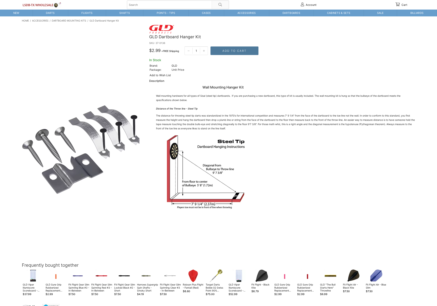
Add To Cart (234, 50)
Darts (50, 13)
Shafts (124, 13)
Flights (87, 13)
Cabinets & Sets (338, 13)
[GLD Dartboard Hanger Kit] (81, 141)
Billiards (417, 13)
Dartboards (291, 13)
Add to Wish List (160, 75)
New (16, 13)
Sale (380, 13)
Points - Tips (166, 13)
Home (25, 20)
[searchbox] (178, 5)
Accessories (246, 13)
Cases (206, 13)
